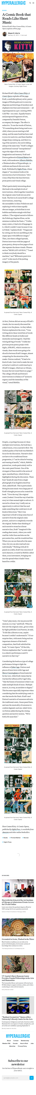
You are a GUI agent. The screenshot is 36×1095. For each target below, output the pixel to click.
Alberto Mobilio (26, 160)
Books (4, 10)
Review (26, 838)
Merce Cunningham (10, 673)
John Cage (15, 667)
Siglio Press (21, 169)
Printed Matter (23, 157)
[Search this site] (30, 2)
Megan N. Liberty (14, 33)
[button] (25, 1040)
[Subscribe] (32, 1078)
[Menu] (33, 2)
